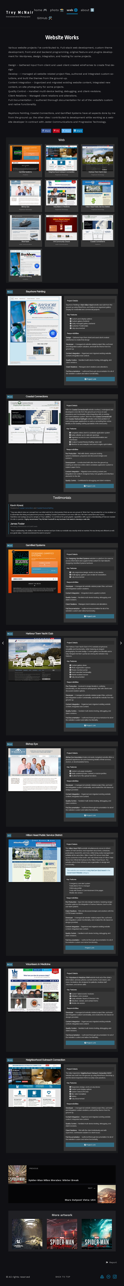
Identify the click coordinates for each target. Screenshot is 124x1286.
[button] (111, 1262)
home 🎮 (40, 10)
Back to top (62, 1277)
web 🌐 (72, 10)
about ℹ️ (87, 10)
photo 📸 (57, 10)
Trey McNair (20, 12)
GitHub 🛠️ (44, 18)
